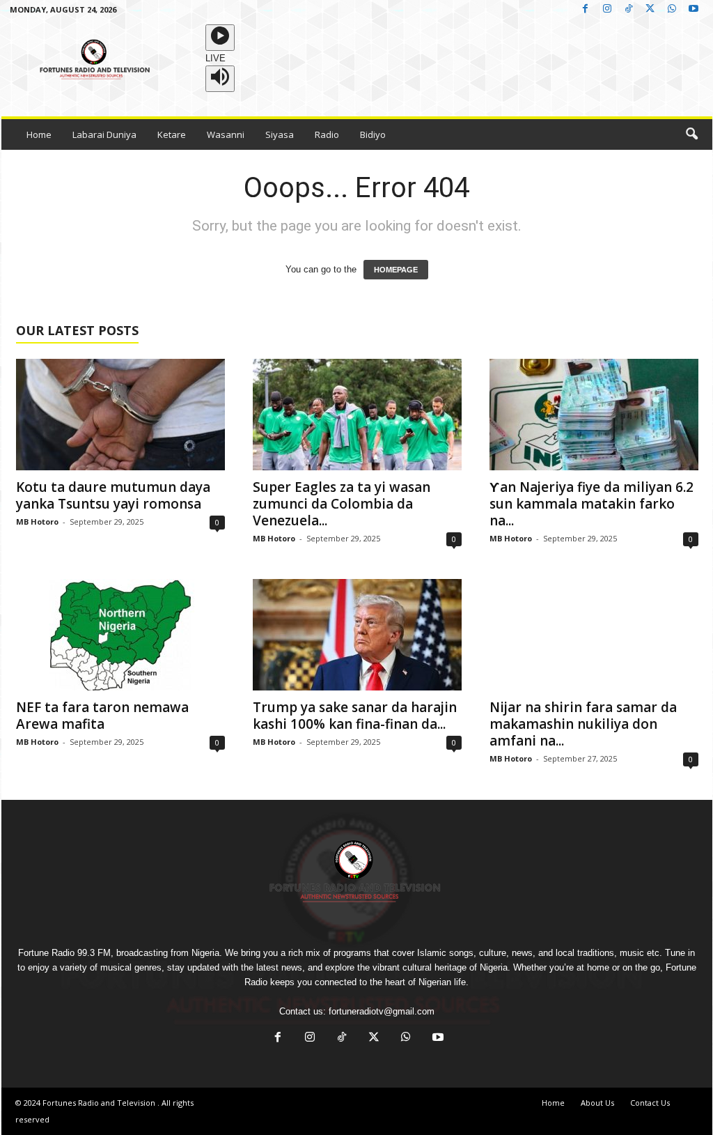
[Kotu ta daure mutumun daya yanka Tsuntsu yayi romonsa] (120, 414)
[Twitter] (650, 9)
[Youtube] (693, 9)
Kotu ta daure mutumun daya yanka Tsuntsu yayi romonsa (113, 495)
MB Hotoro (37, 521)
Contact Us (650, 1102)
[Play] (220, 37)
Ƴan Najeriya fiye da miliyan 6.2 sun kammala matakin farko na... (591, 504)
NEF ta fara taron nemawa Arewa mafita (102, 715)
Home (39, 134)
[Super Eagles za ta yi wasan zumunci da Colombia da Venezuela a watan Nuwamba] (357, 414)
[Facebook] (585, 9)
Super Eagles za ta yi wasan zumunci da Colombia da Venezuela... (341, 504)
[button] (691, 134)
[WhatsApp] (672, 9)
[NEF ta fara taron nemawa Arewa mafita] (120, 634)
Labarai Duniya (104, 134)
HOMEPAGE (396, 269)
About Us (597, 1102)
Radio (327, 134)
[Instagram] (607, 9)
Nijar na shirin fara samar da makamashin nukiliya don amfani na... (583, 724)
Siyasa (279, 134)
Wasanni (225, 134)
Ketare (171, 134)
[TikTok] (628, 9)
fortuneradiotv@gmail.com (381, 1011)
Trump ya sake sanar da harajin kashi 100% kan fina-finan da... (355, 715)
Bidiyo (373, 134)
